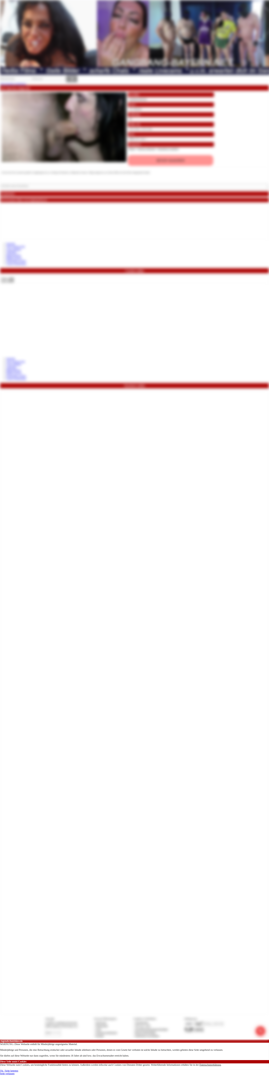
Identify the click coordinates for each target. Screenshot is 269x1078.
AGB (98, 1029)
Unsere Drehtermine (16, 263)
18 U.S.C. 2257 (143, 1026)
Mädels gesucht (13, 258)
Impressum (101, 1022)
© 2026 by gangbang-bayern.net (61, 1022)
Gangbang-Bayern (138, 99)
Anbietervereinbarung (106, 1032)
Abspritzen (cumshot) (168, 149)
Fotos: (7, 281)
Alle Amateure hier (15, 246)
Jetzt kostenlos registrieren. (13, 84)
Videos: (7, 278)
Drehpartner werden (16, 260)
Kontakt (100, 1036)
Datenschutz (102, 1026)
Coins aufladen (13, 249)
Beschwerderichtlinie (145, 1032)
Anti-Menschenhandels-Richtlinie (151, 1029)
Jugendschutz (141, 1022)
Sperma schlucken (146, 149)
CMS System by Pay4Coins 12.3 (61, 1026)
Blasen (132, 149)
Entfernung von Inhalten (147, 1036)
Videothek (11, 252)
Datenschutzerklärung (210, 1065)
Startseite (10, 243)
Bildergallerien (13, 255)
